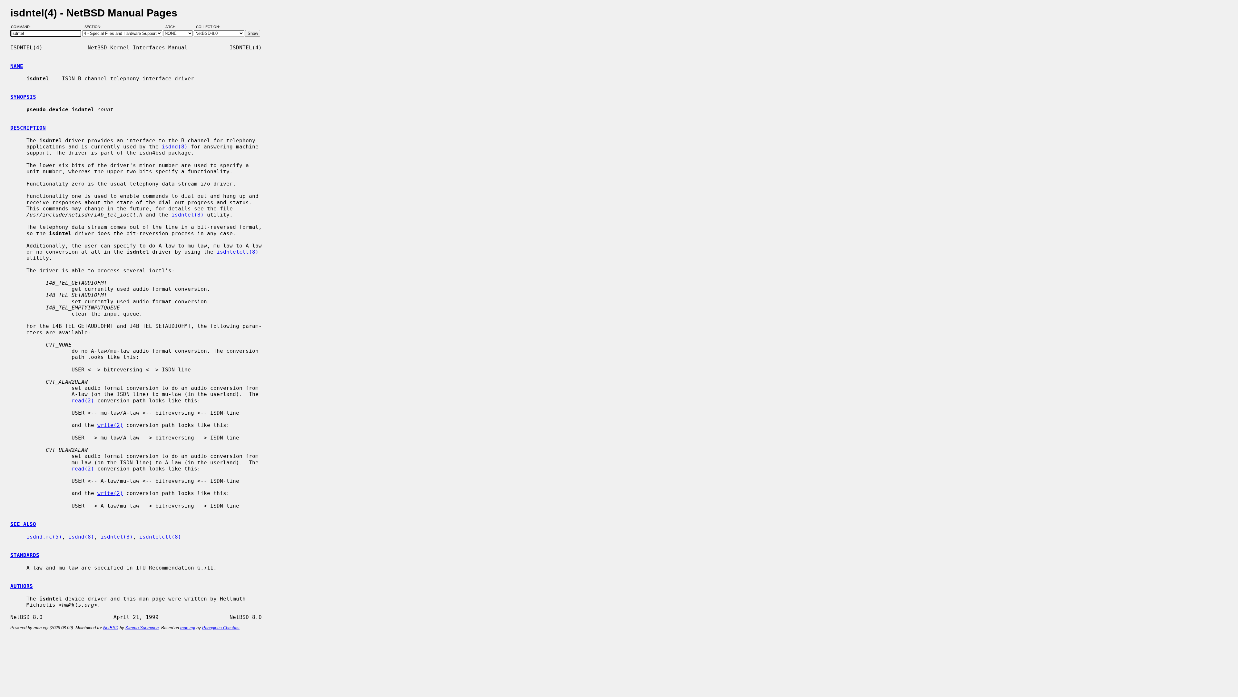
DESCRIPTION (28, 128)
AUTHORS (21, 586)
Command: (22, 27)
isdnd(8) (175, 147)
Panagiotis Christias (221, 627)
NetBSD (110, 627)
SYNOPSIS (23, 97)
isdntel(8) (188, 215)
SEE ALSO (23, 524)
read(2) (83, 401)
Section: (94, 27)
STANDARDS (24, 555)
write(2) (110, 425)
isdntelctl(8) (238, 252)
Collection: (208, 27)
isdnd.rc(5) (44, 537)
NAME (16, 66)
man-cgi (187, 627)
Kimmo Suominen (142, 627)
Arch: (173, 27)
